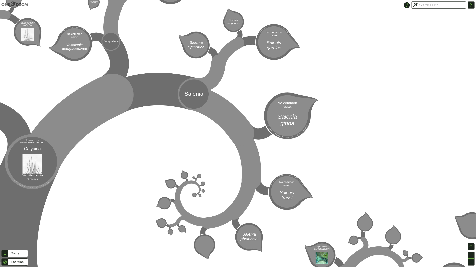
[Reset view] (471, 246)
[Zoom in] (471, 255)
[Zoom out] (471, 262)
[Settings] (471, 5)
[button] (5, 253)
